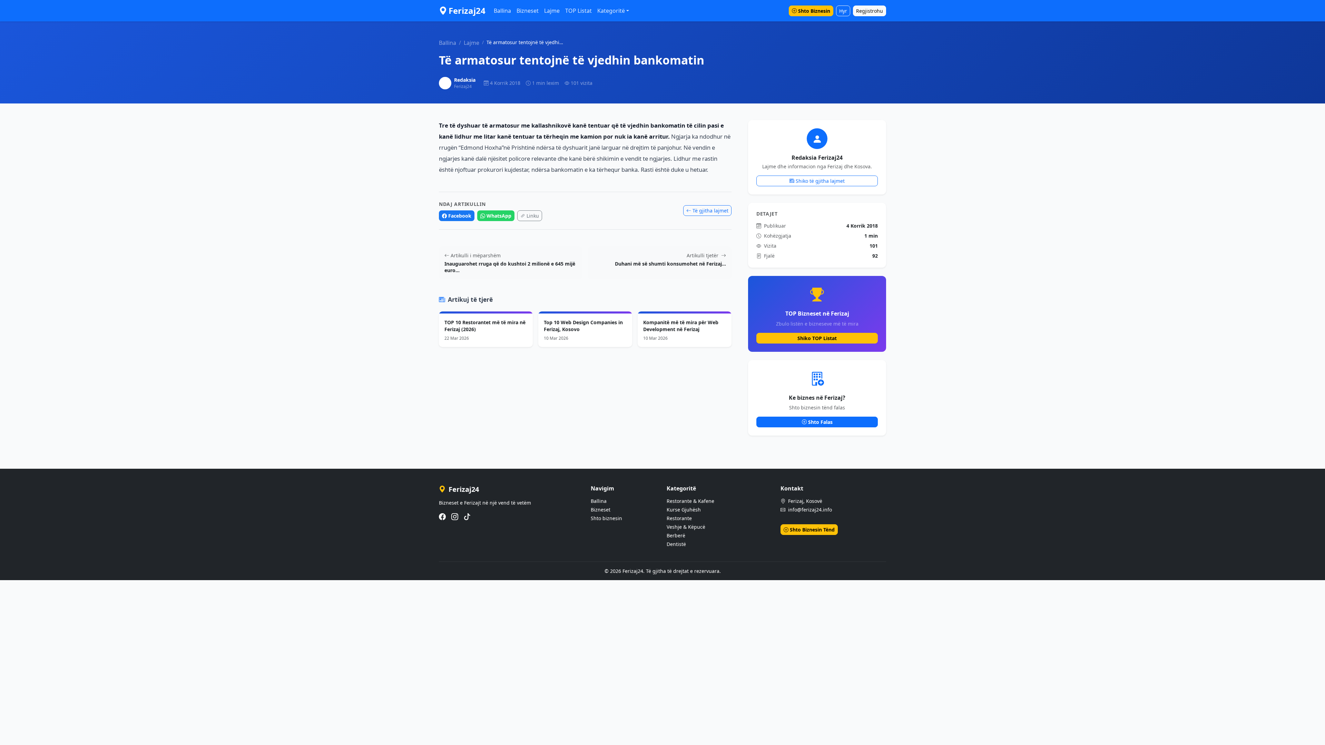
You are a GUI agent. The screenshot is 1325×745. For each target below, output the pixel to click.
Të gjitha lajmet (710, 210)
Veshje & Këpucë (686, 527)
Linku (533, 215)
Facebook (459, 215)
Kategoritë (611, 10)
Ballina (502, 10)
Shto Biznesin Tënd (812, 529)
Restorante (679, 518)
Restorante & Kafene (690, 501)
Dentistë (676, 544)
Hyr (843, 11)
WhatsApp (499, 215)
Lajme (552, 10)
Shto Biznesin (814, 11)
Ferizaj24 (467, 10)
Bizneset (528, 10)
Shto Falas (820, 422)
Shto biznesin (606, 518)
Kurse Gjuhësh (684, 509)
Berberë (676, 535)
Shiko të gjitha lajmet (820, 181)
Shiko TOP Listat (817, 338)
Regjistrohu (869, 11)
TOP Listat (578, 10)
